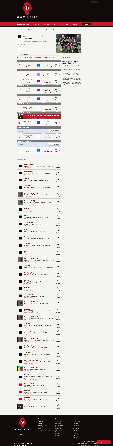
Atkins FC (27, 178)
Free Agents (46, 29)
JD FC (47, 100)
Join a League (21, 29)
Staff (74, 435)
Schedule (31, 57)
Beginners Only (49, 24)
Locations (58, 433)
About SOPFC (77, 421)
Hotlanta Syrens (48, 82)
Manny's (26, 215)
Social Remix (63, 24)
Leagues (40, 421)
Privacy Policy (84, 445)
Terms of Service (94, 445)
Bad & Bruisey (28, 164)
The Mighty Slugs (29, 222)
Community (76, 423)
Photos (69, 29)
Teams (75, 437)
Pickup (36, 24)
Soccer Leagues (23, 24)
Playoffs (46, 57)
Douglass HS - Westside (28, 107)
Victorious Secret (47, 75)
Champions (61, 29)
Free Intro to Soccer (44, 430)
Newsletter (76, 430)
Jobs (74, 426)
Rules (54, 29)
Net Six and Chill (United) (31, 360)
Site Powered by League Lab (91, 441)
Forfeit (76, 29)
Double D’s (48, 109)
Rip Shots (27, 374)
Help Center (59, 428)
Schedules (30, 29)
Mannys (26, 280)
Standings (38, 57)
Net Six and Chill (29, 383)
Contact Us (76, 425)
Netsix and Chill (28, 390)
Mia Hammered (48, 66)
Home (19, 57)
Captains (38, 29)
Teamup (75, 24)
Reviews (75, 433)
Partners (75, 432)
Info (25, 57)
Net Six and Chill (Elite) (31, 193)
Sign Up (86, 24)
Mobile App (76, 428)
